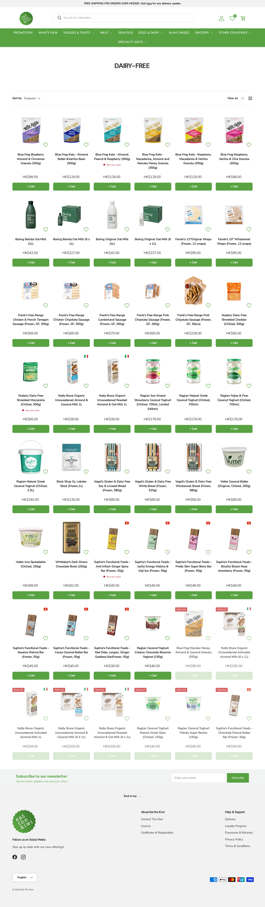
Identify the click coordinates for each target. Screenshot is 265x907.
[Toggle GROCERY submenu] (211, 33)
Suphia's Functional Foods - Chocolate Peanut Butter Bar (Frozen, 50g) (234, 732)
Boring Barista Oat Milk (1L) (30, 241)
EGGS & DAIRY (149, 32)
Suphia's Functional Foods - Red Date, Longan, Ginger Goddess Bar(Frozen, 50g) (112, 652)
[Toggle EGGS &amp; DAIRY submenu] (161, 33)
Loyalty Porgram (236, 826)
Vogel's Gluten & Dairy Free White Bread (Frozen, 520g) (153, 486)
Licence (146, 826)
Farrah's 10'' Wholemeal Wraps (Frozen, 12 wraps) (234, 241)
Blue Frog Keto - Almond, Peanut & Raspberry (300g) (112, 157)
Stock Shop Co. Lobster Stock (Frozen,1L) (71, 484)
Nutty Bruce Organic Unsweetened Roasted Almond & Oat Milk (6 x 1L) (112, 732)
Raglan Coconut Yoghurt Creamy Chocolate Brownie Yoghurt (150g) (153, 652)
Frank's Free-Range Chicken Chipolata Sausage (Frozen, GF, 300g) (71, 319)
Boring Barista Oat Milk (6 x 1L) (71, 241)
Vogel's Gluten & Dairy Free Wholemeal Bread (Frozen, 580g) (193, 486)
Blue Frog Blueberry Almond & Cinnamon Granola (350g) (31, 159)
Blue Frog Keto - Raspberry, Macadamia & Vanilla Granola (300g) (193, 159)
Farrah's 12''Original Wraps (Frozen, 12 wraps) (193, 241)
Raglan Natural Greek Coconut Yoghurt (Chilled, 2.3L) (31, 486)
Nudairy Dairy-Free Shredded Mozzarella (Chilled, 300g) (31, 400)
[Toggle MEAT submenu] (111, 33)
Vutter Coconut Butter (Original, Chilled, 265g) (234, 484)
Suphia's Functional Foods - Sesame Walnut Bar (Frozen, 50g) (31, 652)
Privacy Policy (234, 839)
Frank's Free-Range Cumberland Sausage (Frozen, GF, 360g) (112, 319)
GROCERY (202, 32)
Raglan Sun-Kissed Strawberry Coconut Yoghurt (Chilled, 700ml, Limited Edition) (152, 402)
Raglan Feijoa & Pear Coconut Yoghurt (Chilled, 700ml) (234, 400)
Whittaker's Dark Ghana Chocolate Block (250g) (71, 564)
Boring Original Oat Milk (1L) (112, 241)
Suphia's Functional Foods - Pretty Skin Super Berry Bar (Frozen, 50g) (193, 566)
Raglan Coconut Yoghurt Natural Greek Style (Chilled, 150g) (153, 732)
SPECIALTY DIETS (130, 42)
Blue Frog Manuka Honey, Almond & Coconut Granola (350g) (193, 652)
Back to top (130, 796)
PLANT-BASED (179, 32)
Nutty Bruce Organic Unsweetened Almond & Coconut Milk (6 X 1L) (71, 732)
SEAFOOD (125, 32)
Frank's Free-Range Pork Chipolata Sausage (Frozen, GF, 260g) (153, 319)
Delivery (230, 819)
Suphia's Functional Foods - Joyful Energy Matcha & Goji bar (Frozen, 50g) (153, 566)
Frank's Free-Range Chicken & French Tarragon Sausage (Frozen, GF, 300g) (31, 319)
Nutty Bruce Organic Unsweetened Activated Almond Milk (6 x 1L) (234, 652)
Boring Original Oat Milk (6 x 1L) (153, 241)
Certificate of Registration (157, 833)
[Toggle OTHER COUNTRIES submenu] (250, 33)
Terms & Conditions (237, 846)
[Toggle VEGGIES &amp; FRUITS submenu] (93, 33)
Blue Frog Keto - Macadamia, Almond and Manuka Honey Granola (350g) (152, 161)
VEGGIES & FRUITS (76, 32)
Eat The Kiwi (27, 889)
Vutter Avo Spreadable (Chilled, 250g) (31, 564)
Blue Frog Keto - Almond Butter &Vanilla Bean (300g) (71, 159)
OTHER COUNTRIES (233, 32)
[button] (243, 18)
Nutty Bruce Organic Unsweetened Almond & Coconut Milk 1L (71, 400)
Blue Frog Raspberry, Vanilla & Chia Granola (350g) (234, 159)
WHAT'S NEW (48, 32)
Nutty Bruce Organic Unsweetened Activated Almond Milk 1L (31, 732)
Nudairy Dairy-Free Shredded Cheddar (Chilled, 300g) (234, 319)
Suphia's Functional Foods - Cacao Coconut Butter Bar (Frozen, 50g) (71, 652)
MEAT (104, 32)
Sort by (17, 98)
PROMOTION (23, 32)
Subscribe (238, 778)
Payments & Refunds (239, 833)
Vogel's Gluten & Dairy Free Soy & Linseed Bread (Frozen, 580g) (112, 486)
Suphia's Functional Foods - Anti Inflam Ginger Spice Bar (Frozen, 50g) (112, 566)
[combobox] (124, 17)
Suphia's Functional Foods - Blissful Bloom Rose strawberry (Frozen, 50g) (234, 566)
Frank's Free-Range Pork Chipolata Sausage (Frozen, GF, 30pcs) (193, 319)
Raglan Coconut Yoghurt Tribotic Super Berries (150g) (193, 732)
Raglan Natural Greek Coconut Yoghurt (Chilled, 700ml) (193, 400)
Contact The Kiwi (152, 819)
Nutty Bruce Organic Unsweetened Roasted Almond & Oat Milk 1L (112, 400)
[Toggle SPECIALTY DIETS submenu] (145, 42)
